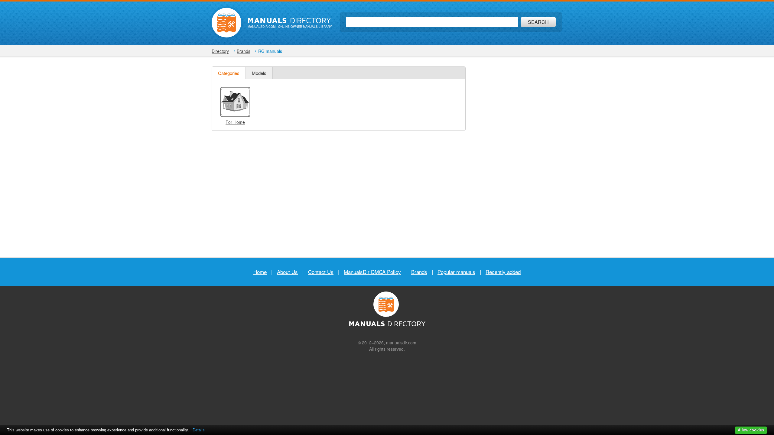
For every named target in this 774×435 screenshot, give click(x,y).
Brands (419, 272)
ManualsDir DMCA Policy (372, 272)
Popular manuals (456, 272)
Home (260, 272)
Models (259, 73)
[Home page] (226, 22)
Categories (228, 73)
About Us (287, 272)
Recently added (503, 272)
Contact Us (320, 272)
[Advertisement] (517, 157)
